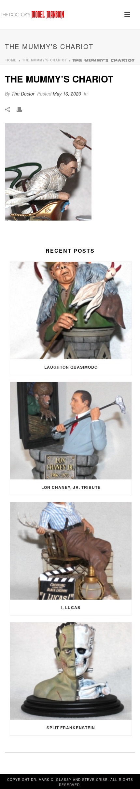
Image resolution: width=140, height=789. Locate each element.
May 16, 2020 (67, 93)
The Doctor (23, 93)
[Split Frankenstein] (71, 671)
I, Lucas (70, 607)
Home (11, 60)
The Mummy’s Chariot (44, 60)
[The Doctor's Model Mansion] (32, 14)
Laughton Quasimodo (71, 367)
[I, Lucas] (71, 551)
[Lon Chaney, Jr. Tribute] (71, 430)
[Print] (22, 109)
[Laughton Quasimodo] (71, 310)
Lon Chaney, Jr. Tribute (71, 487)
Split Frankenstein (71, 728)
